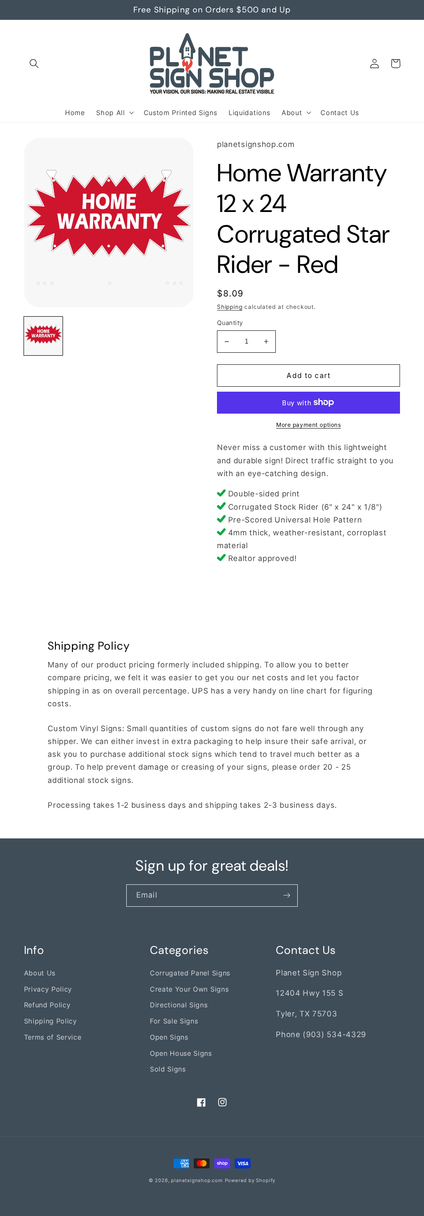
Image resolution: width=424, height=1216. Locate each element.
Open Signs (169, 1037)
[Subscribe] (286, 895)
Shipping (229, 306)
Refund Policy (47, 1005)
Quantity (230, 323)
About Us (40, 973)
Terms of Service (53, 1037)
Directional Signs (179, 1005)
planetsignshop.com (197, 1180)
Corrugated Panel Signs (190, 973)
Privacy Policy (48, 989)
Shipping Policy (50, 1021)
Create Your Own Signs (189, 989)
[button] (34, 63)
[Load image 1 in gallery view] (43, 336)
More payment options (308, 424)
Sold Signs (168, 1069)
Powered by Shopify (250, 1180)
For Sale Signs (174, 1021)
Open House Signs (181, 1053)
